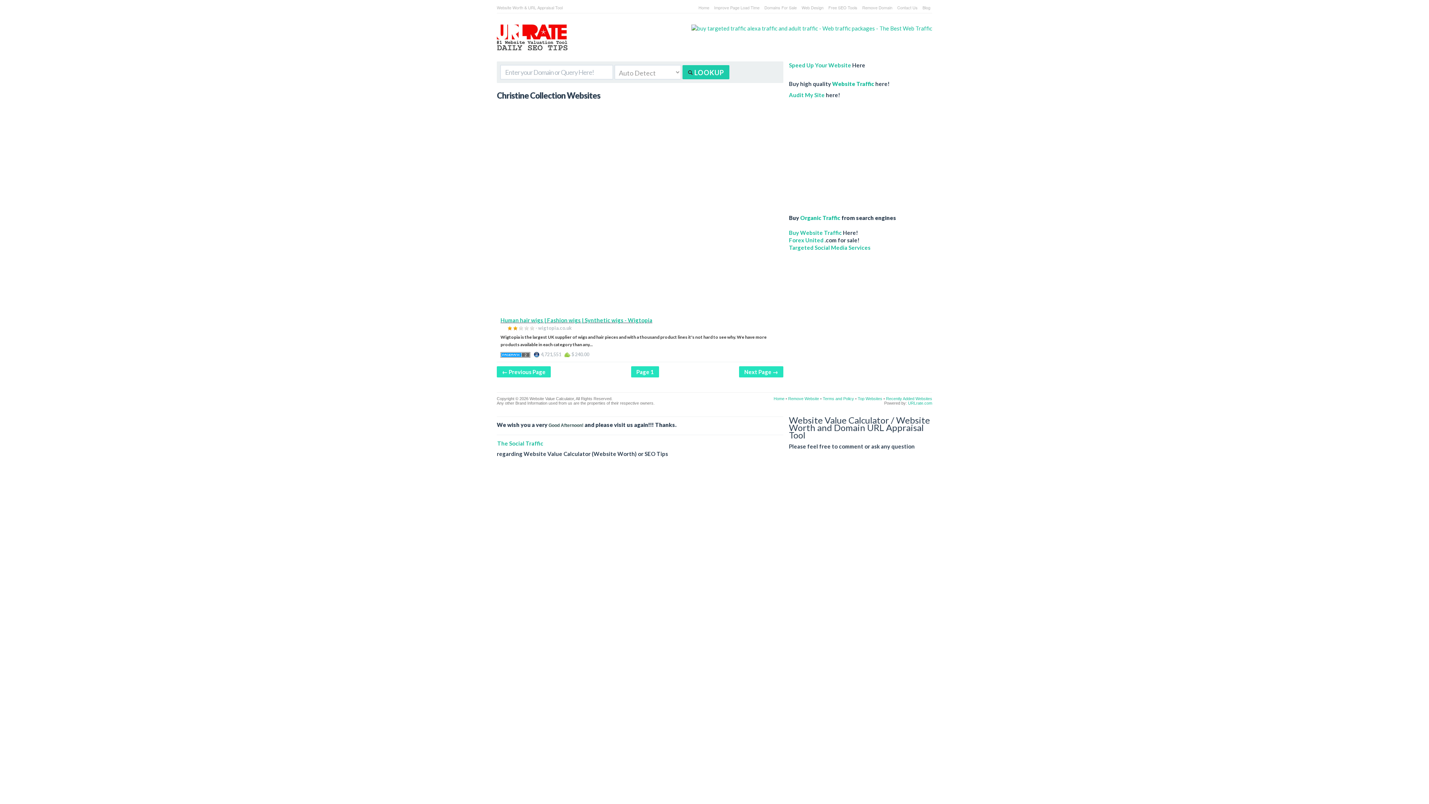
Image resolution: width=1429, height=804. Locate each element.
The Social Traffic (520, 443)
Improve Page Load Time (737, 7)
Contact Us (907, 7)
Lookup (708, 72)
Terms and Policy (838, 398)
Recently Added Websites (909, 398)
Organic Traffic (820, 217)
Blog (926, 7)
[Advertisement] (640, 264)
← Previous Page (524, 371)
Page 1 (645, 371)
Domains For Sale (780, 7)
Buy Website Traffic (815, 232)
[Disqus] (714, 571)
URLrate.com (920, 403)
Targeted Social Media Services (829, 247)
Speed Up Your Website (820, 65)
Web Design (813, 7)
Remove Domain (877, 7)
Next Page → (761, 371)
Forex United (806, 240)
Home (703, 7)
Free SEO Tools (842, 7)
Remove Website (803, 398)
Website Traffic (853, 83)
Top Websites (870, 398)
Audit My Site (807, 95)
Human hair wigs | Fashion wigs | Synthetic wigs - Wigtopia (576, 320)
